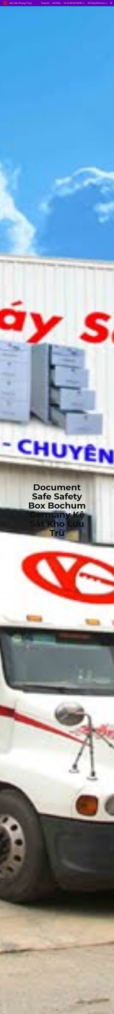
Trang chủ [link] (45, 3)
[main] (57, 510)
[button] (111, 3)
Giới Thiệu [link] (56, 3)
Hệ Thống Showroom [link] (96, 3)
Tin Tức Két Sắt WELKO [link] (73, 3)
